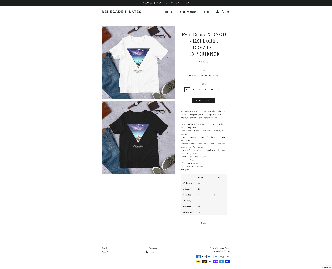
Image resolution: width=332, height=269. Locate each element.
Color (204, 70)
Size (204, 84)
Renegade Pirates (121, 12)
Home (169, 12)
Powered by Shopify (222, 251)
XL (212, 89)
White (192, 76)
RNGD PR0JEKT (188, 12)
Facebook (152, 248)
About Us (105, 252)
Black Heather (209, 76)
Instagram (152, 252)
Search (104, 248)
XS (187, 89)
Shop (207, 12)
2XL (220, 89)
